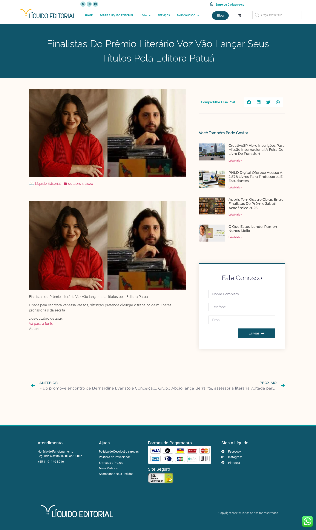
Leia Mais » (235, 160)
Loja (144, 15)
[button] (249, 102)
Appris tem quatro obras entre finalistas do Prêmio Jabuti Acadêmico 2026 (256, 203)
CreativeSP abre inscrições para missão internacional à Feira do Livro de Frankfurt (257, 149)
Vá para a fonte (41, 324)
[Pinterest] (95, 4)
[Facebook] (83, 4)
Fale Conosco (186, 15)
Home (89, 15)
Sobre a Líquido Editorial (116, 15)
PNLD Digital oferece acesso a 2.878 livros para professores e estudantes (256, 177)
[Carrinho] (239, 15)
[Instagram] (89, 4)
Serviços (164, 15)
